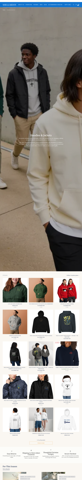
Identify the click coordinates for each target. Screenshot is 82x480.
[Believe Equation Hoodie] (67, 420)
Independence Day (25, 478)
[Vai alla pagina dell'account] (76, 4)
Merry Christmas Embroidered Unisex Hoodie (67, 367)
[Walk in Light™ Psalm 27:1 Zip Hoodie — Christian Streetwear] (41, 353)
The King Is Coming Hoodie (67, 304)
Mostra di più (41, 443)
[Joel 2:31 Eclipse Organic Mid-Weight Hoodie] (41, 322)
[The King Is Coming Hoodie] (67, 290)
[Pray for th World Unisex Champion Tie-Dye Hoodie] (15, 386)
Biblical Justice (63, 476)
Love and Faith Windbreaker (15, 304)
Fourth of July (31, 476)
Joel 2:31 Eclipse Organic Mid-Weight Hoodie (41, 335)
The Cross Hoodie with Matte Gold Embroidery (41, 304)
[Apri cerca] (73, 4)
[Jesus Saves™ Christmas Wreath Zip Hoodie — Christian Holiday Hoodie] (15, 353)
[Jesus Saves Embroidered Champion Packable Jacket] (41, 386)
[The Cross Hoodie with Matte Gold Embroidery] (41, 290)
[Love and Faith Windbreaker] (15, 290)
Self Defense (63, 478)
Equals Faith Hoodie (15, 433)
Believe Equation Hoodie (67, 433)
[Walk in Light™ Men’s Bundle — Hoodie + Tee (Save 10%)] (67, 322)
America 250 (23, 476)
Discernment (71, 476)
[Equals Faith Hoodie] (15, 420)
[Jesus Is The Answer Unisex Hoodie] (67, 386)
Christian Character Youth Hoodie (41, 433)
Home (4, 9)
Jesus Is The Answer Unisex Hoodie (67, 400)
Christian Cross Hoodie (15, 335)
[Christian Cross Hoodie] (15, 322)
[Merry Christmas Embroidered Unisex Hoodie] (67, 353)
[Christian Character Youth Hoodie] (41, 420)
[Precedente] (31, 1)
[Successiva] (50, 1)
